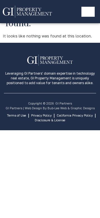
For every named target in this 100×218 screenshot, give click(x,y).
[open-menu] (88, 12)
